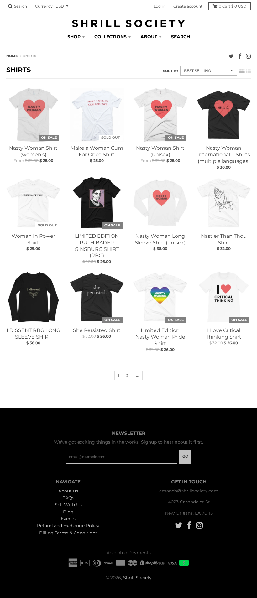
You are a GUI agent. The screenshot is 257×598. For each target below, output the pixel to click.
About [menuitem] (148, 36)
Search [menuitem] (180, 36)
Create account (187, 6)
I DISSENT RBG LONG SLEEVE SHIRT (33, 333)
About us (68, 491)
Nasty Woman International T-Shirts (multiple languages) (223, 154)
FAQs (68, 498)
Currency (44, 6)
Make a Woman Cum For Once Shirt (97, 151)
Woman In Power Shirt (33, 239)
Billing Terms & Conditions (68, 533)
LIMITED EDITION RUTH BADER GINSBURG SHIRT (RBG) (97, 245)
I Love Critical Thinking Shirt (223, 333)
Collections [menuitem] (110, 36)
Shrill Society (137, 577)
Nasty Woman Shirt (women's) (33, 151)
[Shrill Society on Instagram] (248, 56)
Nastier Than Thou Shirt (224, 239)
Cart (232, 6)
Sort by (170, 71)
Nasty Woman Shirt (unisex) (160, 151)
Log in (159, 6)
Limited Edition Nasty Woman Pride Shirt (160, 336)
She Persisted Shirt (97, 330)
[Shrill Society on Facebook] (240, 56)
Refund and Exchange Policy (68, 525)
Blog (68, 512)
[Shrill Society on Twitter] (231, 56)
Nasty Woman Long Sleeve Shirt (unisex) (160, 239)
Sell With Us (68, 504)
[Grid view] (241, 71)
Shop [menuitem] (74, 36)
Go (185, 456)
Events (68, 519)
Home (12, 56)
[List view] (248, 71)
